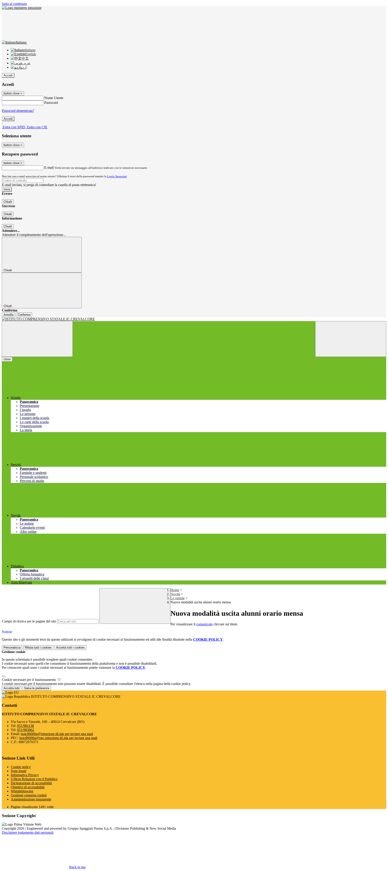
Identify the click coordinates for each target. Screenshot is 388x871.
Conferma (24, 314)
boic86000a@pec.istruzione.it (58, 738)
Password (51, 102)
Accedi (8, 75)
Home (174, 590)
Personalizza (12, 647)
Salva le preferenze (36, 688)
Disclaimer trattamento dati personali (27, 832)
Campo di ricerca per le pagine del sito (29, 621)
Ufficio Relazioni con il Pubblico (34, 779)
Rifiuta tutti (38, 647)
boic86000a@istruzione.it (57, 734)
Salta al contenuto (14, 4)
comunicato (204, 624)
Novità (175, 594)
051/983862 (25, 730)
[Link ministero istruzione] (22, 8)
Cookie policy (21, 767)
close (7, 359)
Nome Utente (53, 98)
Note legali (18, 771)
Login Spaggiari (117, 176)
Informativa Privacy (25, 775)
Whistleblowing (22, 791)
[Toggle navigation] (37, 339)
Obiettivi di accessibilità (27, 787)
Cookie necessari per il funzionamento (29, 680)
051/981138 (25, 726)
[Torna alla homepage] (194, 319)
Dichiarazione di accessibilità (31, 783)
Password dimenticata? (18, 111)
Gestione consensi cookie (29, 795)
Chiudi (8, 201)
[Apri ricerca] (350, 339)
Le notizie (177, 598)
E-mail (49, 167)
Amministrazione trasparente (31, 799)
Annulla (8, 314)
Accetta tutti (70, 647)
